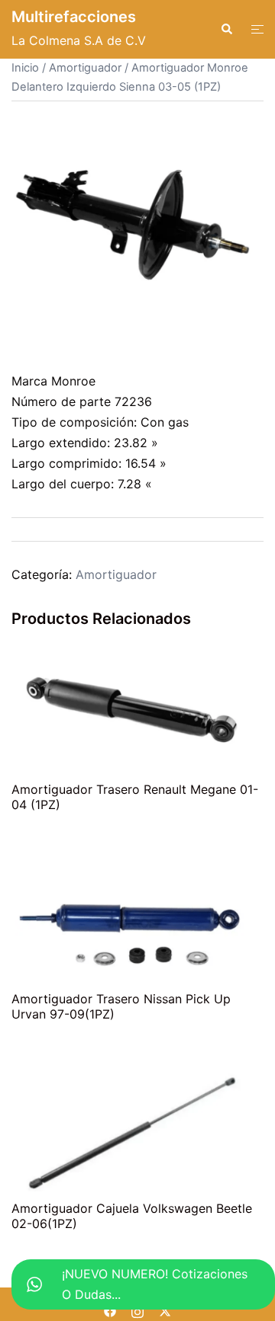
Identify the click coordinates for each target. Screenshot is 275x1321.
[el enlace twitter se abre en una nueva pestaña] (165, 1310)
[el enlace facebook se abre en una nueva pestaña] (110, 1310)
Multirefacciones (73, 17)
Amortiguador (85, 68)
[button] (226, 29)
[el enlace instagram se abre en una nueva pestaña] (137, 1310)
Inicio (25, 68)
